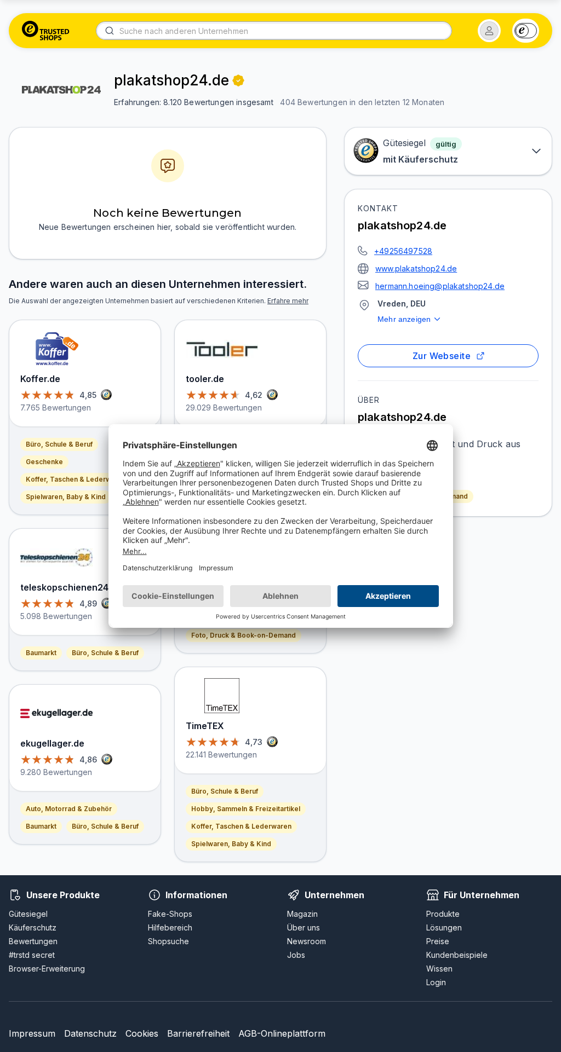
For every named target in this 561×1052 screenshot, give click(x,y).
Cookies (141, 1033)
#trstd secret (32, 954)
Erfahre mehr (287, 301)
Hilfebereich (170, 927)
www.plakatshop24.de (416, 268)
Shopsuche (168, 941)
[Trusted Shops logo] (46, 31)
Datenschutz (90, 1033)
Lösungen (444, 927)
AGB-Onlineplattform (281, 1033)
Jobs (296, 954)
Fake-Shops (170, 913)
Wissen (439, 968)
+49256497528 (403, 251)
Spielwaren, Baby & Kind (66, 497)
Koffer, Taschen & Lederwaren (76, 479)
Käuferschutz (32, 927)
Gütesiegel (28, 913)
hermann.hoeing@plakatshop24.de (440, 286)
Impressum (32, 1033)
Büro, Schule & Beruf (59, 444)
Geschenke (44, 462)
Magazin (302, 913)
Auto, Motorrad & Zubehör (69, 809)
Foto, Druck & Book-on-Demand (243, 635)
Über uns (303, 927)
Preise (437, 941)
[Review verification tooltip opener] (238, 80)
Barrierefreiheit (198, 1033)
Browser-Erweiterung (47, 968)
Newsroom (306, 941)
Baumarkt (41, 653)
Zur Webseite (442, 355)
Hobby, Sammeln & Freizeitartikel (245, 809)
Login (436, 982)
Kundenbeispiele (457, 954)
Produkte (443, 913)
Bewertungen (33, 941)
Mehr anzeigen (404, 319)
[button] (489, 30)
